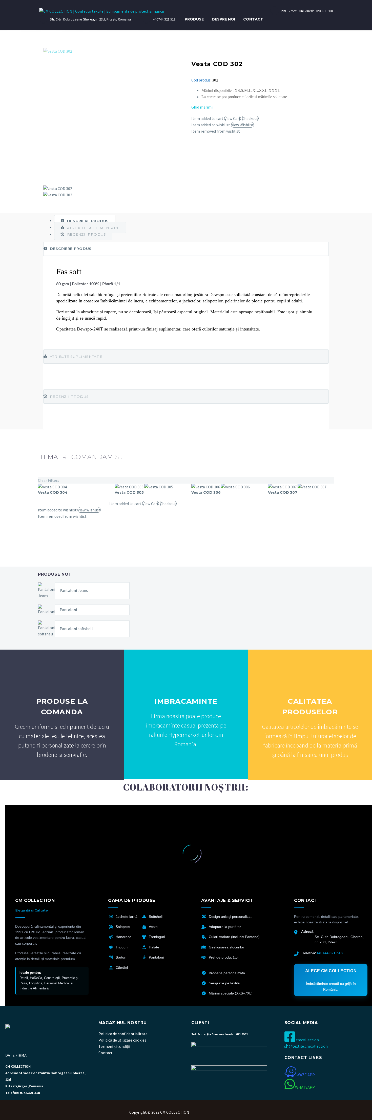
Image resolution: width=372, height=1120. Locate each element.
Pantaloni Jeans (74, 590)
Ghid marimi (202, 107)
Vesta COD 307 (282, 492)
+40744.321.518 (329, 953)
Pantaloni (68, 609)
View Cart (232, 118)
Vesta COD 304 (53, 492)
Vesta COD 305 (129, 492)
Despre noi (223, 19)
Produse (194, 19)
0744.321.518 (29, 1092)
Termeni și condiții (114, 1046)
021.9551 (242, 1034)
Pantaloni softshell (76, 628)
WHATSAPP (305, 1087)
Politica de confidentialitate (123, 1033)
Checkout (250, 118)
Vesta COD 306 (206, 492)
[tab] (84, 220)
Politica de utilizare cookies (122, 1040)
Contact (253, 19)
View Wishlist (242, 124)
